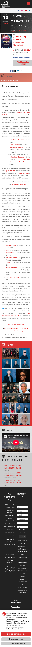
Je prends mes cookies (17, 634)
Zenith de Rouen (19, 38)
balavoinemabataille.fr (11, 328)
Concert (27, 50)
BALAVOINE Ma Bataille (18, 31)
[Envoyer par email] (21, 71)
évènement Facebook (22, 57)
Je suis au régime (17, 639)
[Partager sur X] (15, 71)
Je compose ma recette (17, 643)
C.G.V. (23, 532)
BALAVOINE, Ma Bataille (16, 325)
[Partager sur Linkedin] (18, 71)
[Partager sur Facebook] (11, 71)
